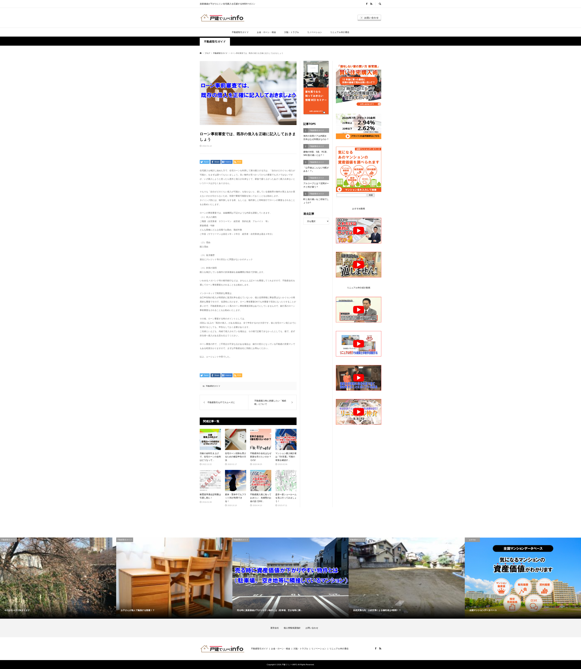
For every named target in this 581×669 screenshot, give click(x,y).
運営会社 (276, 628)
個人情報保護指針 (294, 628)
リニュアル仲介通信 (339, 32)
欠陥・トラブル (291, 32)
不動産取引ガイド (240, 32)
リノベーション (314, 32)
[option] (58, 578)
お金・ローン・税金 (266, 32)
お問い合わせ (311, 628)
